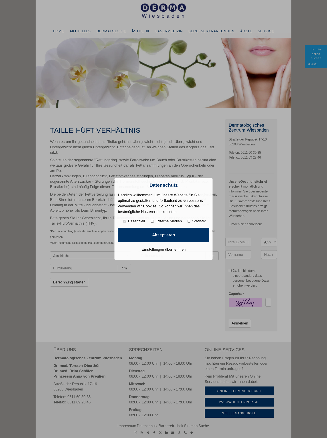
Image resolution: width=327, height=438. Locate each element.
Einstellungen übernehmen (164, 249)
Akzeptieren (163, 235)
